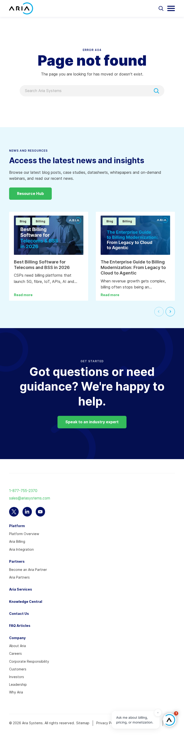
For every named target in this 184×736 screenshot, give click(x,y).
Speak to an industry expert (92, 421)
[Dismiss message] (158, 713)
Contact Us (19, 613)
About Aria (17, 646)
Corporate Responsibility (29, 661)
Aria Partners (19, 577)
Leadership (18, 684)
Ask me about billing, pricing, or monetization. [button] (134, 720)
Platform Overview (24, 534)
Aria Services (20, 589)
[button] (169, 720)
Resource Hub (30, 193)
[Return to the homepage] (21, 8)
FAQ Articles (19, 626)
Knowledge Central (25, 601)
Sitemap (82, 723)
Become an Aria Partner (28, 570)
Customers (17, 669)
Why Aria (16, 692)
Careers (15, 653)
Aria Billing (17, 541)
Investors (16, 677)
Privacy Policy (107, 723)
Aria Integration (21, 549)
